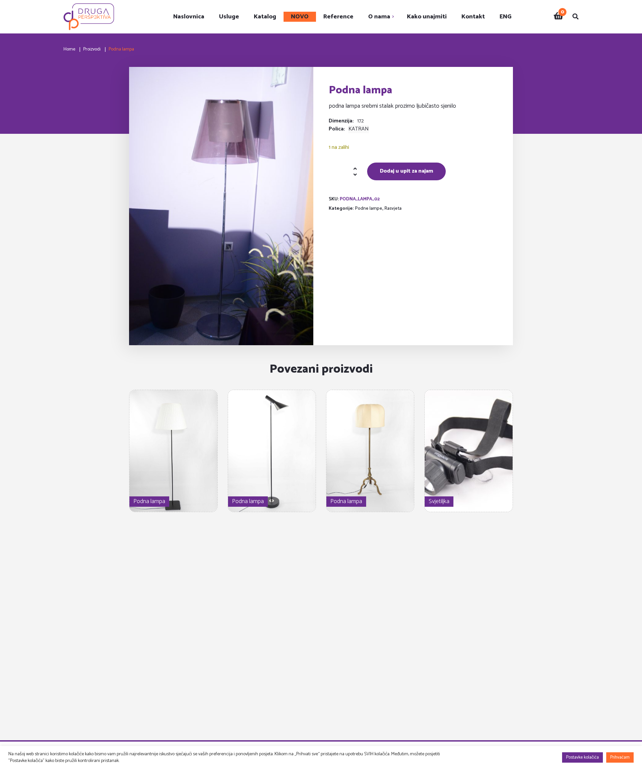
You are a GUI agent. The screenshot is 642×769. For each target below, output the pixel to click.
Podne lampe (368, 208)
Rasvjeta (393, 208)
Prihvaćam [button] (620, 757)
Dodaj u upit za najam (406, 171)
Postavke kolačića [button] (582, 757)
